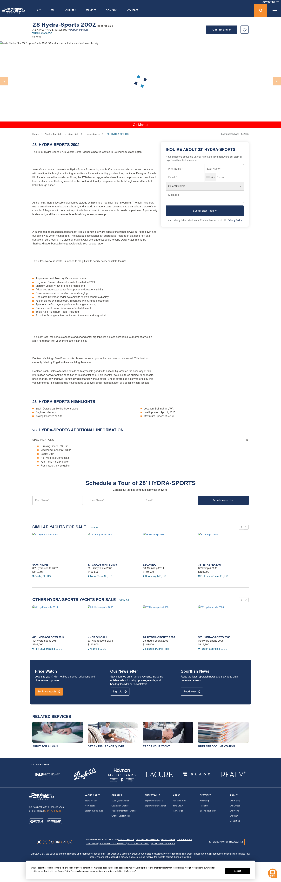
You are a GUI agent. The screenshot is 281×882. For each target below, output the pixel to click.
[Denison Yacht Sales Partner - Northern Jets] (47, 774)
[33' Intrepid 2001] (223, 546)
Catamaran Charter (120, 806)
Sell (53, 10)
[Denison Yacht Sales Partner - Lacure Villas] (159, 774)
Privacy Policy (235, 220)
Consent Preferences (148, 839)
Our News (234, 811)
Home (35, 134)
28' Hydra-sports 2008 (159, 637)
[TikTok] (64, 842)
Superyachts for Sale (154, 801)
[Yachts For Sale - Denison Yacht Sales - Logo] (12, 10)
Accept (237, 871)
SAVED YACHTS (270, 2)
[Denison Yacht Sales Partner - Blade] (196, 774)
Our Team (234, 816)
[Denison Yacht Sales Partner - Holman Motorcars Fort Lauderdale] (121, 774)
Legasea (149, 564)
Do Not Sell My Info (138, 843)
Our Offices (235, 806)
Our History (235, 801)
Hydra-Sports (54, 144)
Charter (70, 10)
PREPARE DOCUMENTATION (216, 746)
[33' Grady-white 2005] (113, 546)
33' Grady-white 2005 (102, 564)
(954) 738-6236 (52, 811)
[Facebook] (46, 842)
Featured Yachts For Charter (124, 811)
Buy (38, 10)
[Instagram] (52, 842)
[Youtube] (40, 842)
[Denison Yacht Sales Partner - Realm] (233, 774)
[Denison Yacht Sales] (41, 796)
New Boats (90, 806)
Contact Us (235, 821)
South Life (40, 564)
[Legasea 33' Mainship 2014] (168, 546)
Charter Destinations (121, 816)
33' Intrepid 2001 (209, 564)
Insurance (204, 806)
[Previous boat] (241, 527)
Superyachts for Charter (155, 806)
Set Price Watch (46, 691)
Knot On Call (97, 637)
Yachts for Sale (91, 801)
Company (112, 10)
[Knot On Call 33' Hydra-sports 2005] (113, 619)
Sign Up (118, 691)
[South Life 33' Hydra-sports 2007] (57, 546)
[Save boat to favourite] (245, 30)
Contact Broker (222, 29)
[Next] (277, 81)
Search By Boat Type (94, 811)
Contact (132, 10)
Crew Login (178, 811)
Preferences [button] (129, 871)
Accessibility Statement (113, 843)
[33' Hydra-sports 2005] (223, 619)
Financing (204, 801)
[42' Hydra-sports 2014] (57, 619)
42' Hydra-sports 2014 (48, 637)
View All (94, 527)
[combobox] (210, 177)
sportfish (73, 134)
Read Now (189, 691)
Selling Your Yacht (208, 811)
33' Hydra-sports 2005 (214, 637)
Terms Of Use (168, 839)
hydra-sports (92, 134)
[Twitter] (70, 842)
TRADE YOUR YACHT (156, 746)
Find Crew (178, 806)
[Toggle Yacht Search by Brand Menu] (260, 10)
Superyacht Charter (120, 801)
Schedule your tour (223, 500)
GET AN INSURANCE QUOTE (106, 746)
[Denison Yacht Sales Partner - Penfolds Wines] (84, 774)
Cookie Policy (184, 839)
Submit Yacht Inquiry (205, 210)
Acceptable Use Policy (163, 843)
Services (91, 10)
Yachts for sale (53, 134)
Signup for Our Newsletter (228, 842)
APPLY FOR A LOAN (45, 746)
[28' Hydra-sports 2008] (168, 619)
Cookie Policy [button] (64, 871)
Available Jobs (179, 801)
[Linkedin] (58, 842)
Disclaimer (92, 843)
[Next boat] (246, 527)
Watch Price (78, 29)
